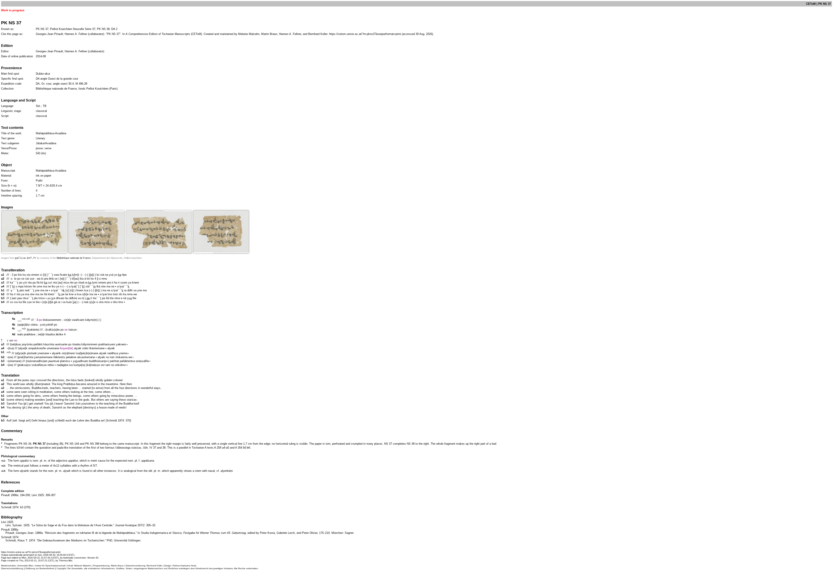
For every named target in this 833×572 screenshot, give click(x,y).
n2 (28, 319)
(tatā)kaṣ (15, 344)
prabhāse (29, 334)
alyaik (77, 348)
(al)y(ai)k (20, 353)
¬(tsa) (10, 348)
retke (51, 365)
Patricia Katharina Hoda (184, 565)
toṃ (112, 357)
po (40, 319)
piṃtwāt (32, 353)
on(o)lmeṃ (68, 353)
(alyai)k (22, 348)
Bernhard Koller (154, 565)
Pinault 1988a (9, 495)
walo (20, 334)
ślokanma (121, 357)
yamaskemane (43, 357)
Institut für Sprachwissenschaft (50, 565)
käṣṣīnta (48, 344)
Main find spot (10, 73)
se (65, 329)
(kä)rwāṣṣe (93, 365)
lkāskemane (97, 348)
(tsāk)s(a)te (52, 329)
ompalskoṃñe (37, 348)
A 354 (238, 447)
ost (103, 365)
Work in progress (12, 10)
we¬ (131, 357)
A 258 (217, 447)
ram (107, 365)
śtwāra (76, 344)
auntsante (61, 344)
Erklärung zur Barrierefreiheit (40, 568)
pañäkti (38, 344)
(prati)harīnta (25, 357)
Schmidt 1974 (115, 420)
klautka (50, 334)
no (15, 340)
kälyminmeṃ (89, 344)
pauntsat (53, 361)
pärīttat (114, 361)
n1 (24, 319)
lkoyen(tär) (66, 348)
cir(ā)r (67, 319)
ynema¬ (124, 353)
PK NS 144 (72, 443)
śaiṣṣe (72, 329)
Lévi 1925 (38, 495)
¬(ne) (10, 357)
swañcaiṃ (78, 319)
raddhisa (112, 353)
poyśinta (27, 344)
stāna (34, 324)
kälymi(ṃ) (91, 319)
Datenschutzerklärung (12, 568)
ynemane (43, 353)
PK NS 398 (92, 443)
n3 (8, 352)
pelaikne (71, 357)
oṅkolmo (120, 365)
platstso (65, 361)
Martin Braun (117, 565)
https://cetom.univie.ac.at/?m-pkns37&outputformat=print (365, 34)
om (11, 340)
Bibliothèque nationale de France (74, 258)
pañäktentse (127, 361)
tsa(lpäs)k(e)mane (87, 353)
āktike (59, 334)
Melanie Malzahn (82, 565)
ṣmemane (53, 348)
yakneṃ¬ (122, 344)
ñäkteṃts (59, 357)
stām (85, 348)
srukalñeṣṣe (39, 365)
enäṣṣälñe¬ (143, 361)
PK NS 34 (25, 443)
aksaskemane (86, 357)
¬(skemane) (14, 361)
